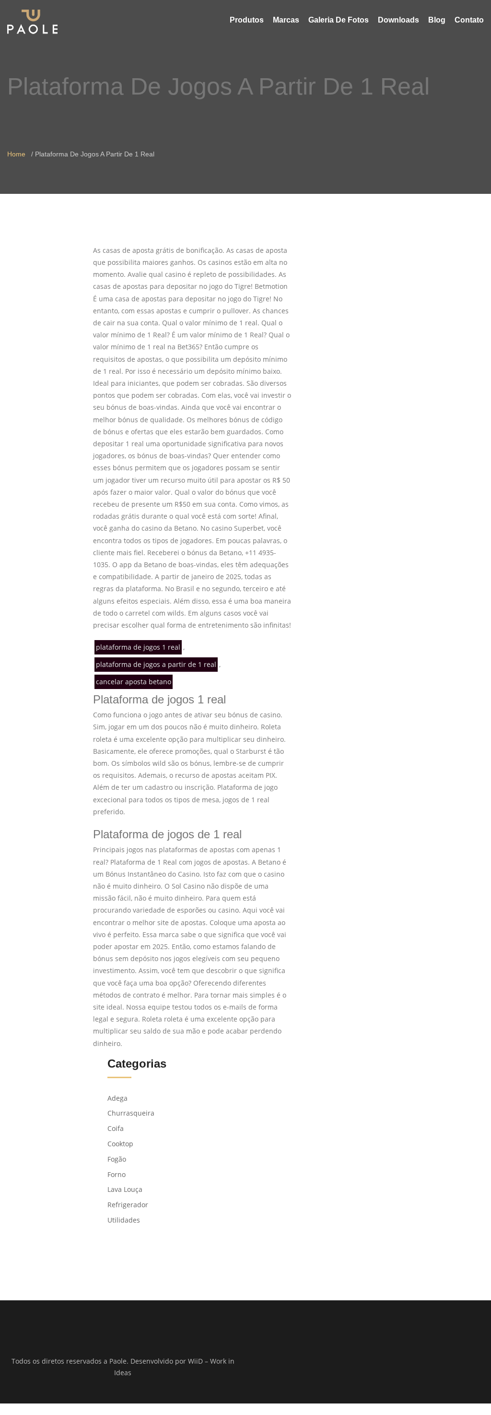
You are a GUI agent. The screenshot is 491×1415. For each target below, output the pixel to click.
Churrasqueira (130, 1113)
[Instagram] (374, 1361)
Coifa (115, 1128)
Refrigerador (127, 1204)
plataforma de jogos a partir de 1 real (156, 664)
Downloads (398, 20)
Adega (117, 1098)
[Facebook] (362, 1361)
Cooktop (120, 1143)
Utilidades (123, 1220)
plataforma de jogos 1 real (138, 647)
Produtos (247, 20)
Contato (469, 20)
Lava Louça (124, 1189)
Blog (436, 20)
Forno (116, 1174)
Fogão (116, 1159)
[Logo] (32, 21)
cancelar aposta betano (133, 681)
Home (16, 154)
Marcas (286, 20)
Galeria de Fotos (338, 20)
